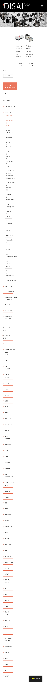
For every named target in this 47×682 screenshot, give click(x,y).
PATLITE (7, 574)
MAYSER (7, 538)
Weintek (7, 676)
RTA (6, 632)
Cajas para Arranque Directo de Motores (19, 51)
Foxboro (8, 445)
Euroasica (8, 425)
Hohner (7, 468)
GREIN (6, 457)
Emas (6, 407)
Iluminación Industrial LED (9, 223)
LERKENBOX (8, 527)
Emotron (8, 419)
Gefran (7, 451)
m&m (6, 533)
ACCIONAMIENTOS (10, 106)
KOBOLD (7, 521)
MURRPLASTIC (9, 562)
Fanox (7, 431)
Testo (7, 658)
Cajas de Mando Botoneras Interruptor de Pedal (9, 159)
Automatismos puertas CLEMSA (10, 352)
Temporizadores (11, 280)
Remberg (7, 620)
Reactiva (8, 249)
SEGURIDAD (8, 310)
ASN (6, 344)
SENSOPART (8, 646)
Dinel (6, 389)
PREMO (7, 600)
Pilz (6, 594)
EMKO (6, 413)
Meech (7, 550)
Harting (7, 463)
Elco (6, 401)
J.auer (7, 497)
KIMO (6, 509)
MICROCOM (8, 556)
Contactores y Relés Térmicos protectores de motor (29, 51)
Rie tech (7, 626)
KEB (6, 503)
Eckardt (7, 395)
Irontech (8, 491)
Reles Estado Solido (8, 263)
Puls (6, 606)
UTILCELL (7, 664)
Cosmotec (8, 383)
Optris (7, 568)
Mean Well (8, 544)
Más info (21, 64)
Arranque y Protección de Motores (9, 120)
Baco (6, 361)
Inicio (24, 19)
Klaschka (8, 515)
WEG (6, 670)
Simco (7, 652)
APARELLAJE (32, 19)
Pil (5, 588)
